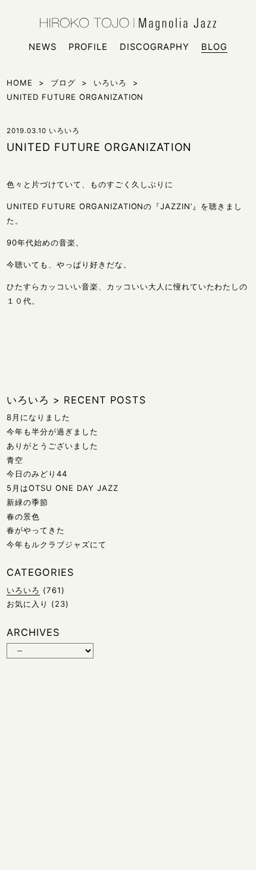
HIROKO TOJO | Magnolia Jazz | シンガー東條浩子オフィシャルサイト (128, 24)
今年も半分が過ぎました (52, 431)
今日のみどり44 (37, 473)
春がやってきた (36, 530)
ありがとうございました (52, 445)
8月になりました (38, 417)
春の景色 (23, 516)
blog (214, 47)
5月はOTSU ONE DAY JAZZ (62, 488)
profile (88, 47)
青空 (15, 460)
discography (154, 47)
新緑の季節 (27, 502)
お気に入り (27, 604)
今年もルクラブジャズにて (57, 544)
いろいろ (23, 590)
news (43, 47)
